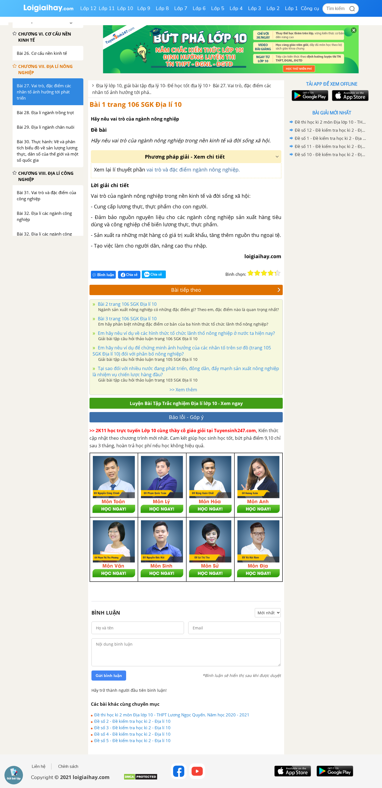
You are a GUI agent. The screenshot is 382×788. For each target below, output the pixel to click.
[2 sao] (257, 273)
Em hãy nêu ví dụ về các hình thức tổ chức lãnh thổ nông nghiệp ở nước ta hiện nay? (186, 333)
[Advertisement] (332, 247)
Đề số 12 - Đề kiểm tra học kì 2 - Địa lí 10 (331, 130)
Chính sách (68, 766)
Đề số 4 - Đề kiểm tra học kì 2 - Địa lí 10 (132, 734)
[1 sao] (250, 273)
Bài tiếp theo (186, 289)
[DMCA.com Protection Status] (140, 778)
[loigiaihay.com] (48, 10)
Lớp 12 (88, 8)
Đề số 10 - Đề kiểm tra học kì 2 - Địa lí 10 (331, 154)
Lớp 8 (162, 8)
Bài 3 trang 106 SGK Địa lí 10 (127, 319)
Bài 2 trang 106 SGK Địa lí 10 (127, 304)
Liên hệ (39, 766)
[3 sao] (264, 273)
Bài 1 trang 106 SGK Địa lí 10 (135, 104)
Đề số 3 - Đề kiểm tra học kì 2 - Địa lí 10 (132, 727)
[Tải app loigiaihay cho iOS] (349, 95)
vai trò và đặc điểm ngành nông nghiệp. (193, 169)
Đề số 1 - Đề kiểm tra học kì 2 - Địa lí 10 (331, 138)
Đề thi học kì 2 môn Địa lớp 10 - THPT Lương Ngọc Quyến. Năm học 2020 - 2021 (171, 715)
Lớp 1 (291, 8)
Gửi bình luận (109, 675)
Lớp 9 (143, 8)
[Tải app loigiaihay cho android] (309, 95)
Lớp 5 (217, 8)
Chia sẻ (131, 274)
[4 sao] (270, 273)
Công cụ (310, 8)
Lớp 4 (236, 8)
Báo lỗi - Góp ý (186, 417)
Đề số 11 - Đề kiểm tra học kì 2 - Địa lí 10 (331, 146)
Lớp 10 (125, 8)
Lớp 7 (180, 8)
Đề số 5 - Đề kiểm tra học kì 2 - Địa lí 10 (132, 740)
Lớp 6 (199, 8)
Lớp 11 (107, 8)
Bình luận (105, 275)
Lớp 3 (254, 8)
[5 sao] (277, 273)
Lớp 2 (273, 8)
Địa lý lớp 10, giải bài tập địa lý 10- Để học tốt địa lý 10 (152, 86)
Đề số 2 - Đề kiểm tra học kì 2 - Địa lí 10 (132, 721)
